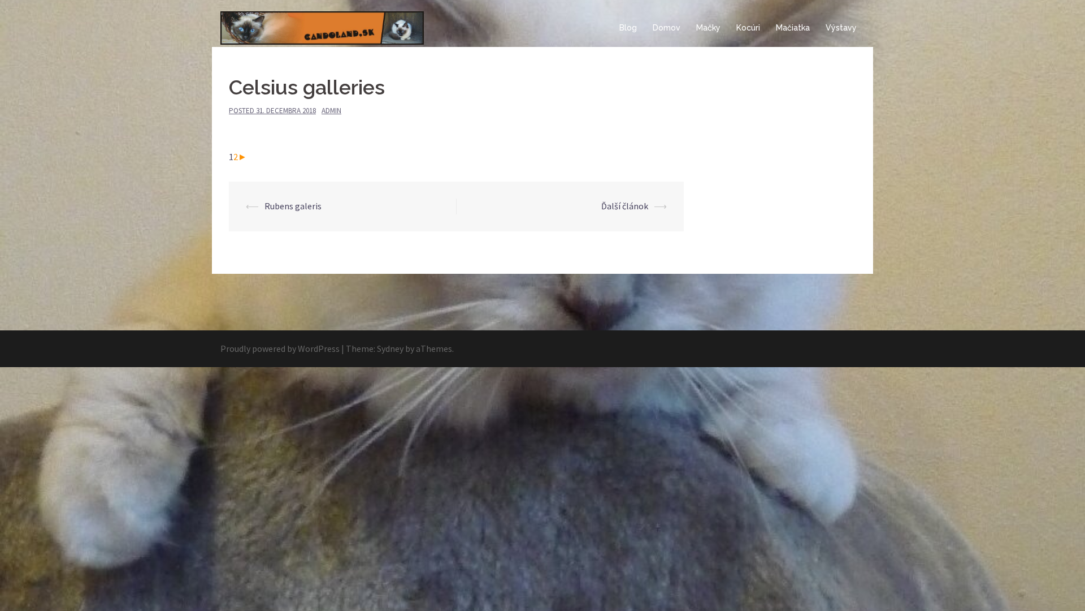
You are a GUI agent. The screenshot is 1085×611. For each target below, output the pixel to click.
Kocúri (748, 27)
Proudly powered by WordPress (280, 348)
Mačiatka (793, 27)
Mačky (708, 27)
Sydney (390, 348)
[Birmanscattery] (322, 27)
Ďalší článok (624, 206)
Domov (666, 27)
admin (331, 110)
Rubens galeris (293, 206)
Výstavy (841, 27)
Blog (628, 27)
